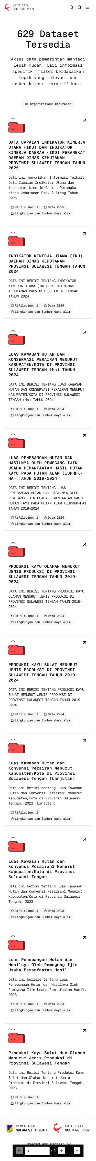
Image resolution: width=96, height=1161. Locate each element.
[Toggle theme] (80, 7)
